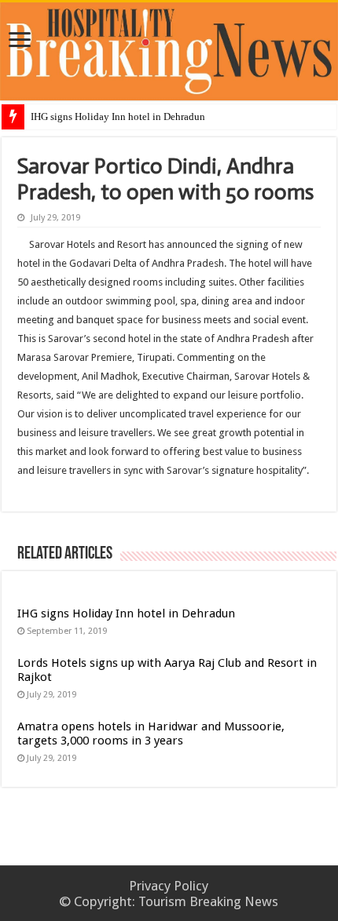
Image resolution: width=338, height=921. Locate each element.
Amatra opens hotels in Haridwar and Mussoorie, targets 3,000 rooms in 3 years (151, 733)
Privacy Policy (168, 886)
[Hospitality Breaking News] (169, 48)
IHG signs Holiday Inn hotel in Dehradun (118, 116)
